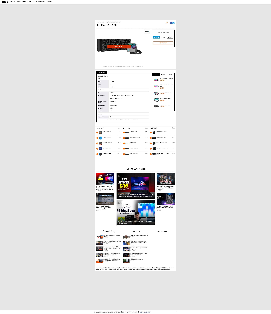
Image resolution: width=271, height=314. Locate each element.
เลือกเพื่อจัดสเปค (163, 43)
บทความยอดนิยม (40, 1)
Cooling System (111, 66)
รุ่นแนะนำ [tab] (170, 75)
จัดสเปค (13, 1)
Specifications (101, 72)
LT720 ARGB (133, 66)
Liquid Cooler (140, 66)
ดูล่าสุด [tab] (156, 75)
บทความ (24, 1)
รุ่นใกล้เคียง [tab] (163, 75)
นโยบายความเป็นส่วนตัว (145, 312)
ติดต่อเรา (50, 1)
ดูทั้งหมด (119, 128)
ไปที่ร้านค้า (170, 37)
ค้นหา (18, 1)
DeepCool (128, 66)
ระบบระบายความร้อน (120, 66)
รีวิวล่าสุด (31, 1)
